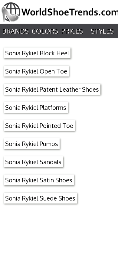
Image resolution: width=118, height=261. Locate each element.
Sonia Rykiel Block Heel (37, 53)
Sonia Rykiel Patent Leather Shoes (52, 89)
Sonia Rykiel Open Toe (36, 71)
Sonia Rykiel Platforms (35, 107)
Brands (15, 31)
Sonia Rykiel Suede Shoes (40, 198)
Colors (45, 31)
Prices (72, 31)
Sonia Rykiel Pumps (31, 144)
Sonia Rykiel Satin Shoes (38, 180)
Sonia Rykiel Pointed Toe (39, 125)
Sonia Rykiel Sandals (33, 162)
